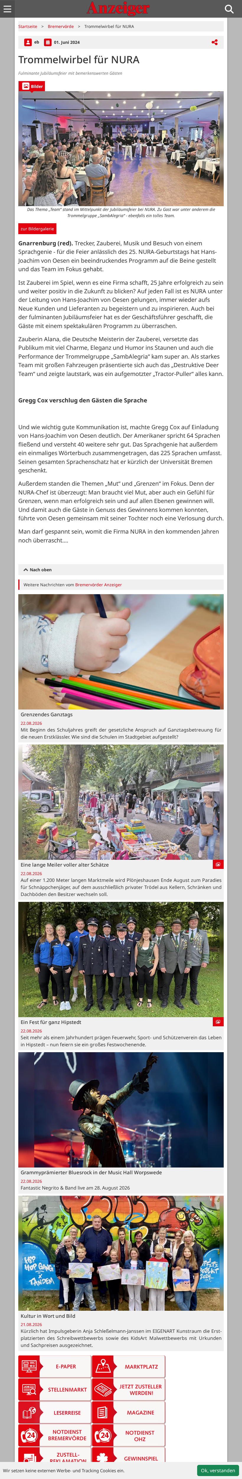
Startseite (27, 26)
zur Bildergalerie (37, 228)
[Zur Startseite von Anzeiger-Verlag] (118, 8)
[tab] (31, 86)
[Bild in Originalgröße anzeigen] (121, 148)
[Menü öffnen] (7, 9)
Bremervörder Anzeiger (98, 584)
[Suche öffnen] (231, 9)
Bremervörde (61, 26)
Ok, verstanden (218, 1470)
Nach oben (40, 569)
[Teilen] (214, 42)
